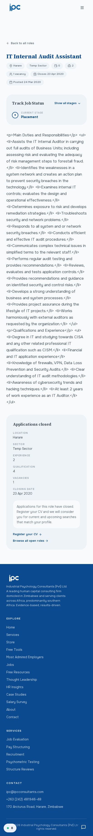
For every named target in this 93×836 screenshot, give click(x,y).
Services (12, 635)
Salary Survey (16, 702)
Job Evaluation (17, 739)
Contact (12, 717)
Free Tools (14, 650)
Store (10, 642)
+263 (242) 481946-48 (23, 799)
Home (10, 627)
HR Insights (14, 687)
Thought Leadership (21, 680)
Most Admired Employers (25, 657)
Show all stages (65, 103)
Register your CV (25, 534)
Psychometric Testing (22, 762)
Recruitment (15, 754)
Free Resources (18, 672)
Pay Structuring (18, 747)
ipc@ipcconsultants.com (25, 792)
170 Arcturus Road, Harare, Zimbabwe (34, 807)
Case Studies (16, 694)
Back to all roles (22, 43)
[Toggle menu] (82, 7)
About (11, 710)
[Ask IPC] (83, 827)
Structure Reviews (20, 769)
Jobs (10, 665)
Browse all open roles (28, 541)
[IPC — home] (15, 8)
